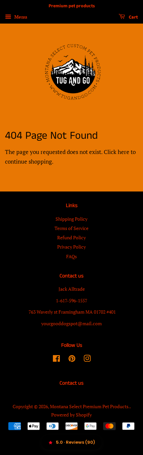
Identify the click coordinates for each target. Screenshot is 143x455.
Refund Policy (71, 237)
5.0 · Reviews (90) (75, 442)
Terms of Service (71, 228)
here (123, 152)
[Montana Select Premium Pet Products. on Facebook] (56, 359)
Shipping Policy (71, 219)
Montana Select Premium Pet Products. (90, 406)
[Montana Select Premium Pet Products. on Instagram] (87, 359)
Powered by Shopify (71, 415)
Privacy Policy (71, 247)
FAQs (71, 256)
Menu (20, 17)
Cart (133, 17)
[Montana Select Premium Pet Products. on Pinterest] (71, 359)
